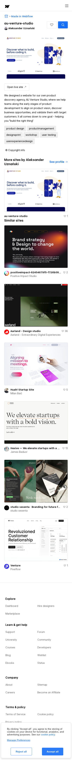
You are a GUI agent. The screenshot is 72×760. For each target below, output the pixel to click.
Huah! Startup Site (22, 389)
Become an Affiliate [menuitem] (48, 692)
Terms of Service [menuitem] (15, 714)
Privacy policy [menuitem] (13, 722)
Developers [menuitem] (44, 647)
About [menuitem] (8, 684)
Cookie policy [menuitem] (45, 714)
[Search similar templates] (63, 24)
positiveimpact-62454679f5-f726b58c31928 (36, 272)
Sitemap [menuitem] (42, 684)
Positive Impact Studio (23, 276)
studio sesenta (19, 510)
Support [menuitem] (10, 632)
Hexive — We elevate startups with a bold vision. (35, 448)
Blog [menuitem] (8, 655)
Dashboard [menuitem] (11, 606)
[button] (52, 24)
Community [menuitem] (44, 639)
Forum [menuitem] (41, 632)
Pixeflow (15, 569)
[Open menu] (67, 6)
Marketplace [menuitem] (12, 613)
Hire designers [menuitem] (45, 606)
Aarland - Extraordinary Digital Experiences (35, 334)
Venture (15, 565)
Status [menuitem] (41, 663)
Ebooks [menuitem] (9, 663)
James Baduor (18, 452)
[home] (7, 7)
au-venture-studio (16, 216)
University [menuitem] (11, 639)
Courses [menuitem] (10, 647)
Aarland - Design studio (25, 331)
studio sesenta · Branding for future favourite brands (36, 507)
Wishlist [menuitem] (41, 655)
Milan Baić (16, 393)
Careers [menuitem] (10, 692)
